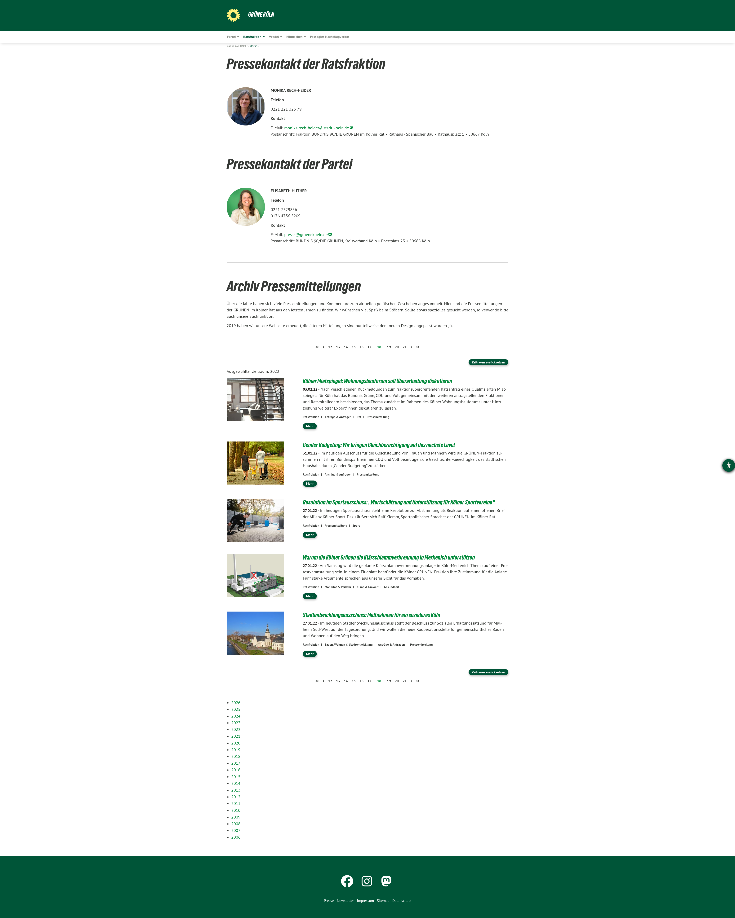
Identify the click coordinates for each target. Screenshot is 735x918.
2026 (235, 702)
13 (338, 347)
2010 (235, 810)
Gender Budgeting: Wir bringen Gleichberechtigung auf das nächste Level (379, 444)
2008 (235, 823)
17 (369, 347)
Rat (359, 417)
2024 (235, 716)
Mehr (310, 426)
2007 (235, 830)
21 (405, 347)
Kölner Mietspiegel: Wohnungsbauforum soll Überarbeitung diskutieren (377, 381)
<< (316, 347)
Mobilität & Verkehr (338, 587)
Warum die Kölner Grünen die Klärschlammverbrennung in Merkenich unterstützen (389, 557)
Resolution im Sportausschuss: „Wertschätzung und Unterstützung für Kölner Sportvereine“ (399, 502)
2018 (235, 756)
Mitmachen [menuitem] (294, 36)
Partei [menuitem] (231, 36)
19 (389, 347)
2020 (235, 743)
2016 (235, 769)
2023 (235, 722)
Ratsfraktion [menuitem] (252, 36)
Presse (254, 46)
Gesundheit (391, 587)
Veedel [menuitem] (274, 36)
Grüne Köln (261, 14)
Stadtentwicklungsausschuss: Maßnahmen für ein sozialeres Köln (371, 615)
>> (418, 347)
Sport (356, 526)
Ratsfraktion (237, 46)
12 (330, 347)
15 (354, 347)
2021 (235, 736)
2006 (235, 837)
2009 (235, 817)
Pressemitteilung (378, 417)
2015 (235, 776)
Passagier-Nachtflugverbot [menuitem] (329, 36)
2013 (235, 790)
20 (397, 347)
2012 (235, 796)
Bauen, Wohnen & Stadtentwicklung (349, 645)
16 (361, 347)
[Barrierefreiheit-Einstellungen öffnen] (728, 465)
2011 (235, 803)
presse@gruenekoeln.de (306, 234)
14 (346, 347)
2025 (235, 709)
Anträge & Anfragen (338, 417)
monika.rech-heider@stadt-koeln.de (316, 127)
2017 (235, 763)
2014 (235, 783)
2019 (235, 749)
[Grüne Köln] (233, 15)
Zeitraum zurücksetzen (488, 362)
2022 (235, 729)
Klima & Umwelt (368, 587)
